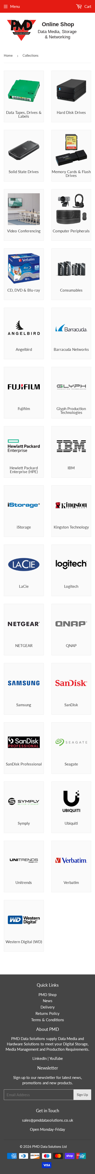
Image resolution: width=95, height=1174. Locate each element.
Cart (87, 6)
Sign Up (82, 1095)
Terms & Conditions (47, 1019)
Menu (15, 6)
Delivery (48, 1007)
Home (8, 55)
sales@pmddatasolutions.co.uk (47, 1120)
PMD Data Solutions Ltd (49, 1147)
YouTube (56, 1058)
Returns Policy (47, 1013)
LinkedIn (39, 1058)
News (47, 1000)
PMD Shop (47, 994)
